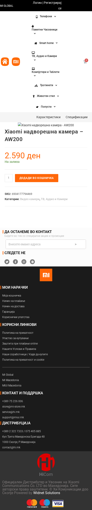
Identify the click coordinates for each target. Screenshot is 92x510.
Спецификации (77, 117)
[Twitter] (6, 261)
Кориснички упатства (15, 317)
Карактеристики (48, 117)
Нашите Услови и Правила (19, 349)
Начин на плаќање (13, 301)
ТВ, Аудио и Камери (54, 199)
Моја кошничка (11, 295)
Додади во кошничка (36, 178)
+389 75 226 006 (12, 401)
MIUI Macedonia (11, 385)
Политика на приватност (17, 332)
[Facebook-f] (15, 261)
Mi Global (7, 374)
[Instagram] (23, 261)
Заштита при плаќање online (20, 343)
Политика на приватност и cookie (23, 359)
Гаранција (8, 311)
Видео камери (30, 199)
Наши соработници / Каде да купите (25, 354)
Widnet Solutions (46, 493)
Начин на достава (13, 306)
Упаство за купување (15, 338)
